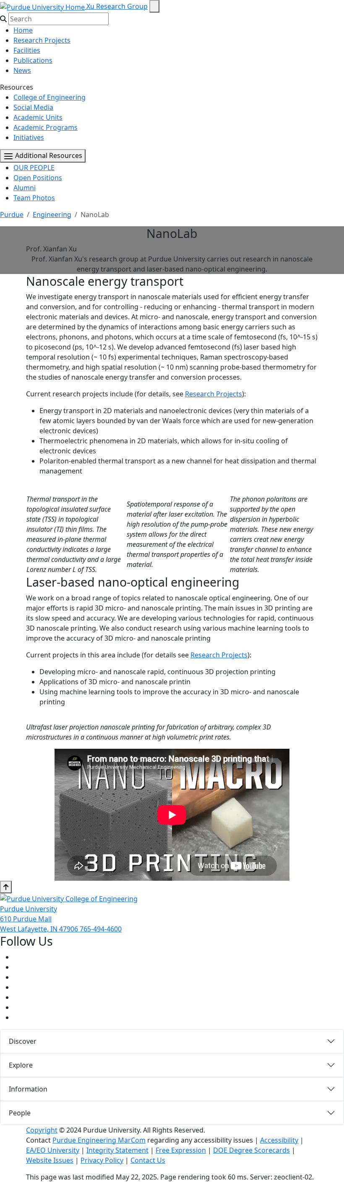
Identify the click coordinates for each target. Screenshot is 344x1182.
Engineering (52, 214)
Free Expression (181, 1150)
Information (28, 1089)
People (20, 1112)
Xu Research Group (117, 6)
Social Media (33, 107)
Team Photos (34, 197)
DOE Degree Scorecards (251, 1150)
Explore (21, 1065)
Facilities (26, 50)
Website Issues (49, 1160)
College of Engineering (49, 97)
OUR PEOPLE (34, 167)
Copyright (41, 1130)
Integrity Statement (117, 1150)
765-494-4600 (101, 929)
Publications (32, 60)
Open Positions (37, 177)
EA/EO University (52, 1150)
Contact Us (147, 1160)
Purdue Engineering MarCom (99, 1140)
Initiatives (28, 137)
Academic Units (38, 117)
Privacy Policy (102, 1160)
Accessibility (279, 1140)
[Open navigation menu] (154, 6)
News (22, 70)
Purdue (11, 214)
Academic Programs (45, 127)
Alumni (24, 187)
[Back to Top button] (6, 887)
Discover (22, 1041)
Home (23, 30)
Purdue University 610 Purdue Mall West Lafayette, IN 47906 (40, 919)
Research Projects (41, 40)
